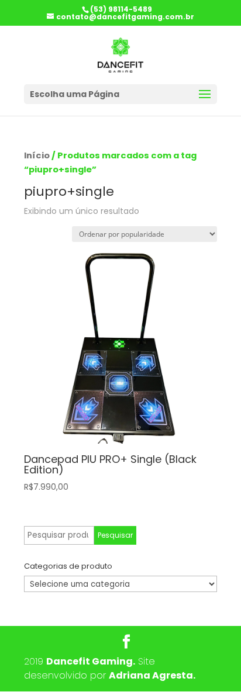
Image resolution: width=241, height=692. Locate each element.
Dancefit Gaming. (90, 661)
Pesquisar (115, 535)
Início (37, 155)
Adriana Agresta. (152, 675)
